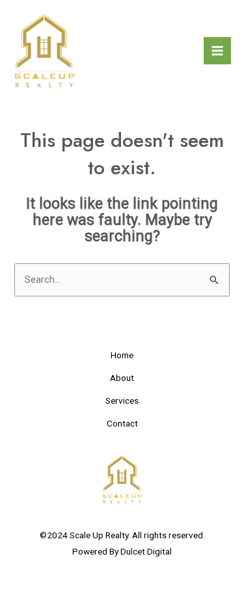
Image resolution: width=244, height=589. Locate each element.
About (122, 378)
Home (122, 355)
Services (122, 400)
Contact (122, 423)
